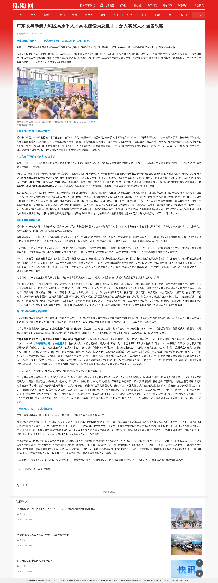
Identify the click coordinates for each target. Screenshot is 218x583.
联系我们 (182, 5)
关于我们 (152, 5)
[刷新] (199, 563)
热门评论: (22, 485)
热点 (33, 14)
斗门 (143, 14)
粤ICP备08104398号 (104, 580)
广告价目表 (198, 5)
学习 (19, 14)
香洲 (115, 14)
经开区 (185, 14)
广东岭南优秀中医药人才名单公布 (35, 560)
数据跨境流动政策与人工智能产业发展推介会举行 (43, 534)
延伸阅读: (22, 501)
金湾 (129, 14)
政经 (47, 14)
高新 (157, 14)
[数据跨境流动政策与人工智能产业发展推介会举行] (186, 544)
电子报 (122, 5)
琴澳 (74, 14)
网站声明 (167, 5)
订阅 (102, 14)
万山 (171, 14)
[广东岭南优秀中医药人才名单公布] (186, 570)
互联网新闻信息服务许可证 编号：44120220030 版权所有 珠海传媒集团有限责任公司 (61, 580)
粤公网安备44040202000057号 (157, 580)
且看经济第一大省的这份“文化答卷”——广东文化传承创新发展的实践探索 (56, 508)
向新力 (61, 14)
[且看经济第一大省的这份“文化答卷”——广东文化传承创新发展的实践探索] (186, 518)
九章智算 (109, 5)
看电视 (137, 5)
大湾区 (88, 14)
